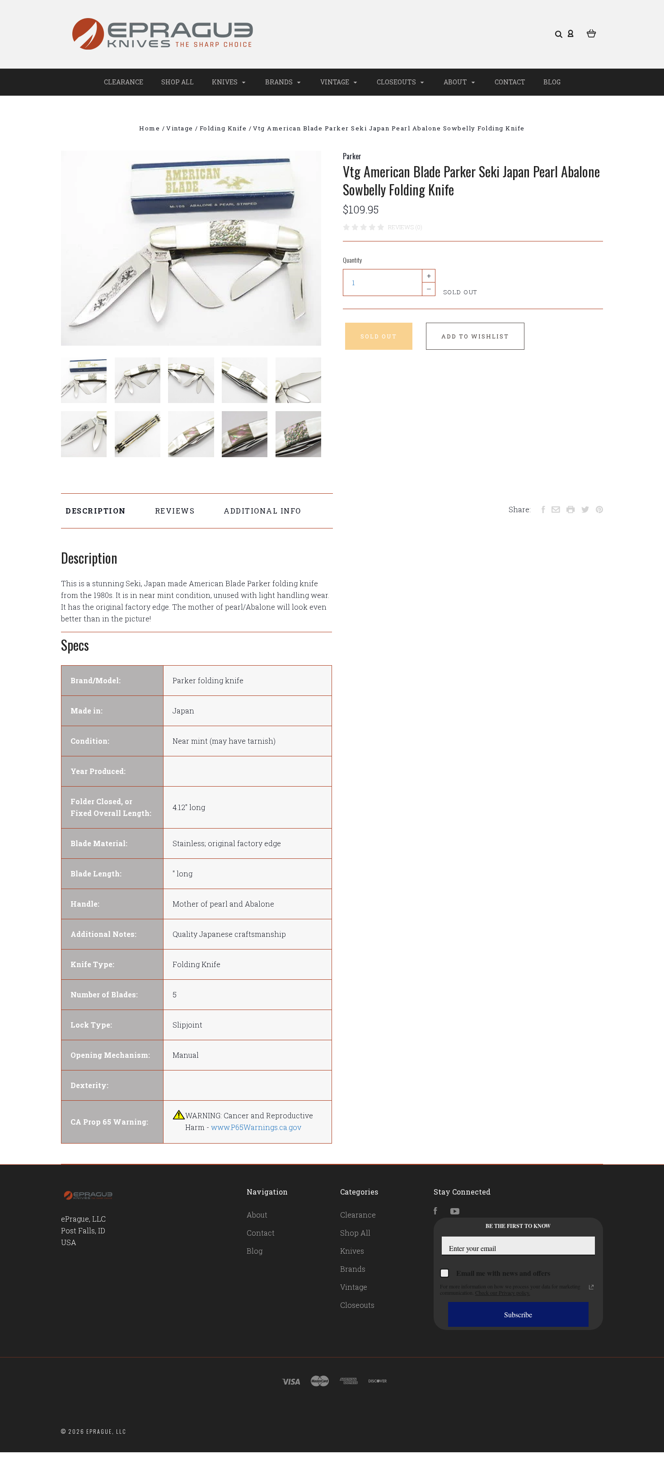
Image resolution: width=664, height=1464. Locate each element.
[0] (591, 32)
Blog (552, 82)
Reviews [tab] (175, 510)
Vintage (335, 82)
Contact (510, 82)
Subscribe (518, 1314)
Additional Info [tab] (262, 510)
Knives (225, 82)
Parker (352, 156)
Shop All (177, 82)
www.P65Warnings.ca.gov (256, 1127)
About (456, 82)
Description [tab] (95, 510)
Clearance (123, 82)
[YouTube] (454, 1211)
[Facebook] (435, 1211)
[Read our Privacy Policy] (591, 1287)
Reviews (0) (405, 227)
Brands (279, 82)
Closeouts (397, 82)
